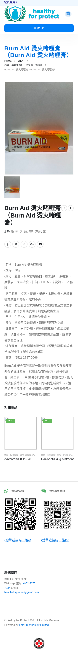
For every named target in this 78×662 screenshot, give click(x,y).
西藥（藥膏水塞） (38, 231)
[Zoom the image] (15, 7)
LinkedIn (24, 244)
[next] (71, 208)
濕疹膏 (28, 455)
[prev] (64, 208)
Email (40, 244)
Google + (32, 244)
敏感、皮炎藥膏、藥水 (14, 455)
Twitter (15, 244)
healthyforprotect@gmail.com (21, 592)
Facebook (7, 244)
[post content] (21, 433)
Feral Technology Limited (34, 625)
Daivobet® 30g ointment (57, 459)
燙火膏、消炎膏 (19, 231)
